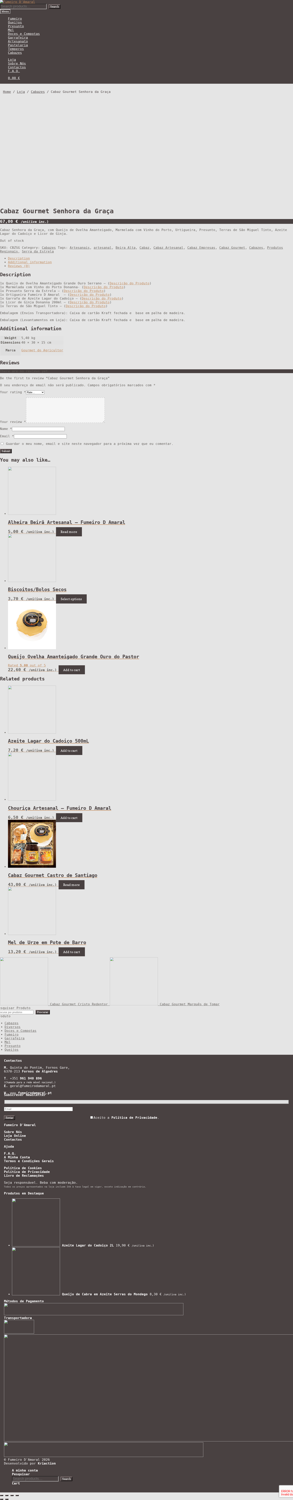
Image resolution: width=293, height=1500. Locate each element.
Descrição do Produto (129, 283)
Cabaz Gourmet (232, 248)
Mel (11, 30)
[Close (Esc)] (1, 1495)
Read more (69, 532)
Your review (13, 422)
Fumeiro (15, 19)
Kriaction (47, 1463)
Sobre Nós (17, 63)
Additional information (30, 262)
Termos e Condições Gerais (29, 1161)
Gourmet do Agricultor (42, 350)
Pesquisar (21, 1474)
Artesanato (18, 41)
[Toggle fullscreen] (12, 1495)
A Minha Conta (17, 1157)
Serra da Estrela (38, 251)
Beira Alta (126, 248)
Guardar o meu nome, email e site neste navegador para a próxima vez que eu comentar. (89, 444)
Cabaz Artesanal (168, 248)
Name (6, 429)
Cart (16, 1483)
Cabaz (144, 248)
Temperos (16, 49)
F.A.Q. (14, 71)
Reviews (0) (19, 266)
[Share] (6, 1495)
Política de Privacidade (27, 1172)
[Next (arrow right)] (6, 1499)
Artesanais (80, 248)
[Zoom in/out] (17, 1495)
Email (7, 436)
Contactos (17, 67)
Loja (12, 60)
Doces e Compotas (24, 34)
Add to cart (71, 670)
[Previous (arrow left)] (1, 1499)
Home (7, 92)
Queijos (15, 22)
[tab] (150, 258)
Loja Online (15, 1136)
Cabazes (15, 53)
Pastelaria (18, 45)
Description (19, 258)
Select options (71, 599)
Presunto (16, 26)
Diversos (13, 1027)
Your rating (13, 392)
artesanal (103, 248)
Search (54, 6)
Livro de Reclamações (24, 1176)
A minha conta (25, 1470)
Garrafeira (18, 37)
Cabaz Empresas (201, 248)
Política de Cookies (23, 1168)
